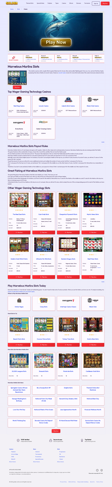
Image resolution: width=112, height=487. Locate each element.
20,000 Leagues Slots (19, 371)
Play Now (105, 3)
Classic (61, 459)
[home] (12, 6)
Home (11, 9)
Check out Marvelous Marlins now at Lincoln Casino (21, 291)
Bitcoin (71, 3)
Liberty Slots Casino (68, 106)
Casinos (64, 3)
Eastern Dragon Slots (68, 259)
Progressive (62, 451)
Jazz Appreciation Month (68, 410)
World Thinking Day (19, 420)
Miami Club (93, 307)
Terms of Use (99, 482)
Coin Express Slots (57, 59)
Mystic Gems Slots (93, 214)
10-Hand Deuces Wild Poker (68, 420)
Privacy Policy (63, 482)
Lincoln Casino (62, 73)
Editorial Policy (72, 482)
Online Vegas (19, 307)
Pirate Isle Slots (68, 371)
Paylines (50, 3)
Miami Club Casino (93, 106)
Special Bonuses (39, 459)
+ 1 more (99, 267)
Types (57, 3)
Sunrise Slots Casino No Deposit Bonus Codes (93, 422)
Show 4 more (12, 461)
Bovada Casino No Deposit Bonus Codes (43, 422)
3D (60, 454)
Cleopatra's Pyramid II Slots (68, 214)
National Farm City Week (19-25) (43, 400)
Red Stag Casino (19, 106)
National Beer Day (93, 399)
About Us (92, 482)
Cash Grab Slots (43, 214)
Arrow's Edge (14, 454)
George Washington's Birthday (19, 400)
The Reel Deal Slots (19, 214)
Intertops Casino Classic (68, 307)
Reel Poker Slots (93, 259)
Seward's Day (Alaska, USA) (68, 399)
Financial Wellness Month (93, 410)
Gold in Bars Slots (93, 339)
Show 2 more (60, 461)
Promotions (38, 456)
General (37, 451)
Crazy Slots (43, 307)
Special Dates (40, 3)
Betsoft (13, 459)
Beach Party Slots (19, 339)
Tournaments (87, 3)
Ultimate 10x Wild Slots (43, 259)
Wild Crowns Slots (25, 59)
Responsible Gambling (83, 482)
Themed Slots (29, 3)
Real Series (62, 456)
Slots (18, 9)
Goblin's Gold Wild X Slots (19, 259)
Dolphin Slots (68, 388)
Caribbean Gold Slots (93, 371)
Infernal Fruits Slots (41, 59)
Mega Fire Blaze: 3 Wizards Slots (76, 59)
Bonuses (78, 3)
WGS (12, 456)
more (103, 142)
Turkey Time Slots (68, 339)
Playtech (13, 451)
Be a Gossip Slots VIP (43, 388)
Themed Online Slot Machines (92, 389)
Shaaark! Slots (43, 371)
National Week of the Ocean (43, 410)
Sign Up (96, 3)
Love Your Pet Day (19, 410)
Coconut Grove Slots (43, 339)
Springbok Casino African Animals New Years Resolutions (19, 390)
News (34, 449)
